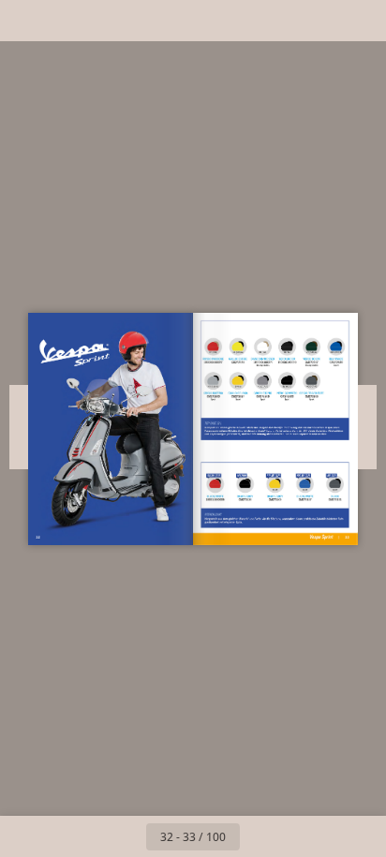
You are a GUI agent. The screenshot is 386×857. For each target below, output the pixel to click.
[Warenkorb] (108, 20)
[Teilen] (318, 20)
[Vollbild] (359, 20)
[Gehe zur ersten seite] (84, 836)
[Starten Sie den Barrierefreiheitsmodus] (150, 20)
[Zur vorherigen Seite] (125, 836)
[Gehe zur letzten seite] (301, 836)
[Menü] (26, 20)
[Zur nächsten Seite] (260, 836)
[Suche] (67, 20)
